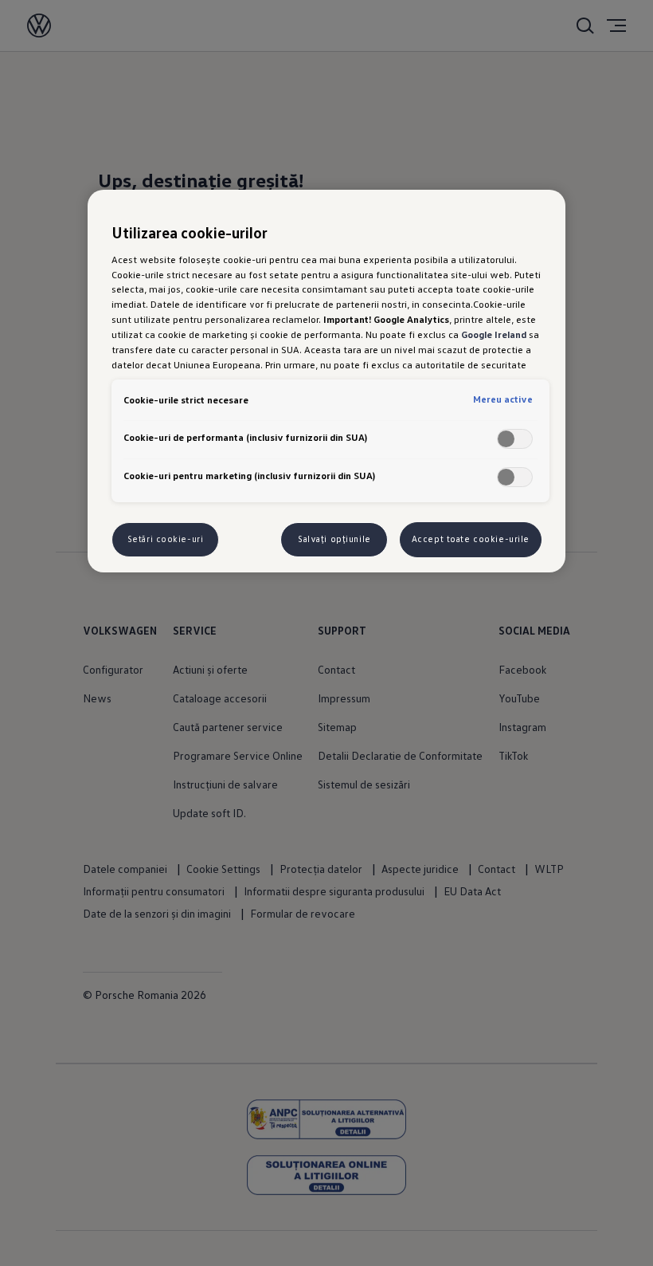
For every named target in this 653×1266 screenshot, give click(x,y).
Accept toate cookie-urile (471, 539)
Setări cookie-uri (165, 539)
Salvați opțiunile (334, 539)
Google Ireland (493, 334)
